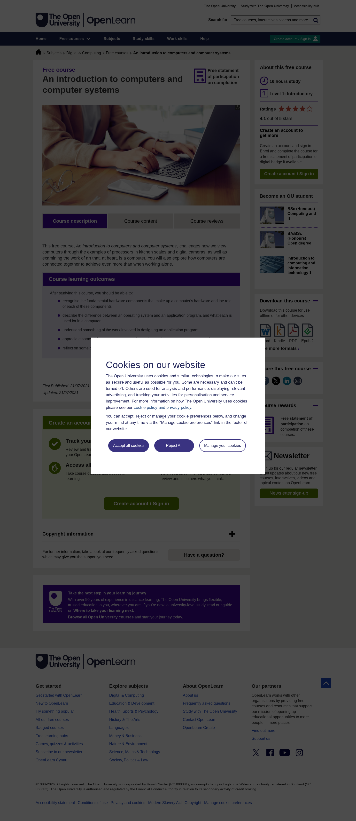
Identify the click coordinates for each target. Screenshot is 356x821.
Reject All (174, 445)
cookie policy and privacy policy (162, 407)
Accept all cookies (128, 445)
